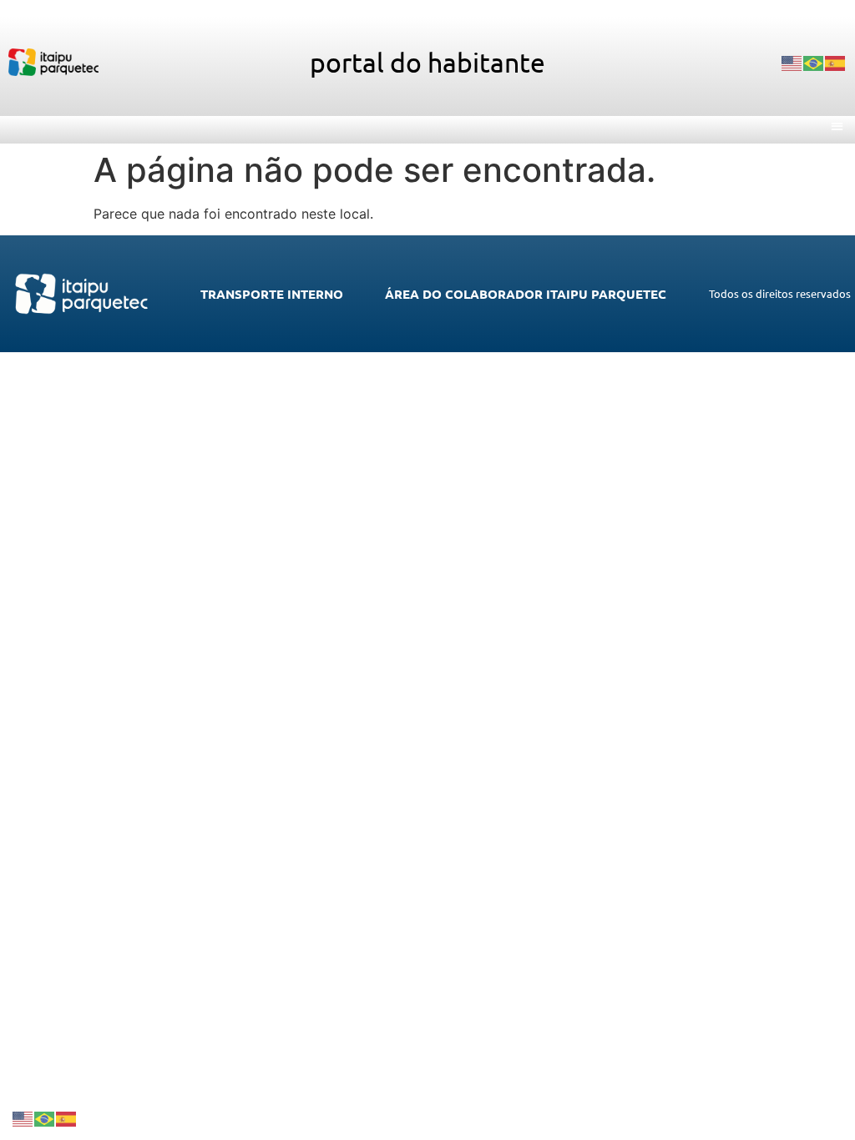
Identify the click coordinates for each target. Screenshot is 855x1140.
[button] (837, 125)
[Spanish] (836, 62)
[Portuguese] (814, 62)
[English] (792, 62)
